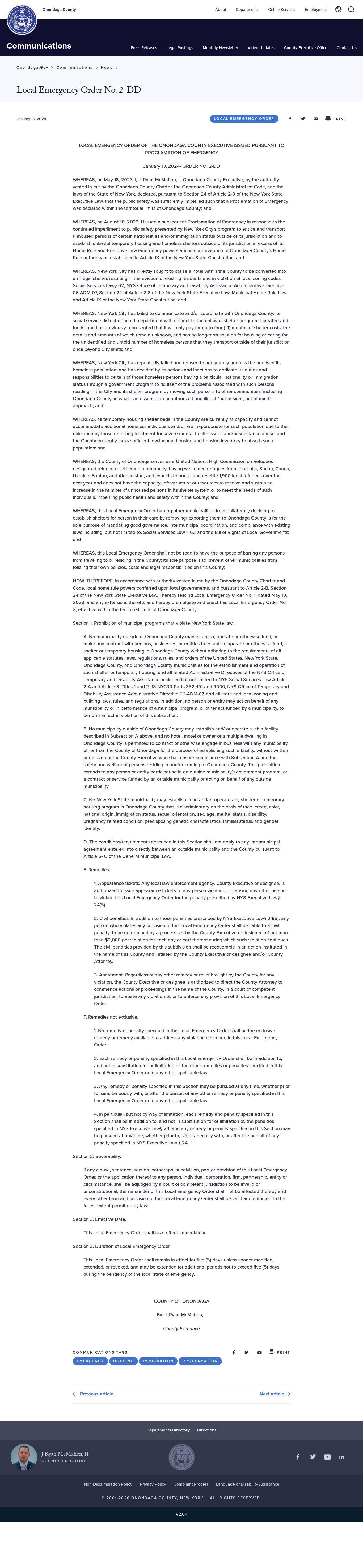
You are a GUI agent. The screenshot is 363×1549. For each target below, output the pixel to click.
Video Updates (261, 48)
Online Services (281, 9)
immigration (158, 1361)
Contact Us (347, 48)
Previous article (96, 1393)
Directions (207, 1430)
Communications (38, 45)
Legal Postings (180, 48)
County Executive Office (305, 48)
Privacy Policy (153, 1484)
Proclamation (200, 1361)
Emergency (90, 1361)
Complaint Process (191, 1484)
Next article (272, 1393)
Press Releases (144, 48)
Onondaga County (59, 9)
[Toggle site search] (351, 9)
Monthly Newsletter (220, 48)
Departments (247, 9)
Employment (316, 9)
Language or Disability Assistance (247, 1484)
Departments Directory (168, 1430)
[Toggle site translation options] (338, 9)
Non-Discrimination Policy (108, 1484)
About (220, 9)
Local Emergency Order (244, 119)
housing (123, 1361)
